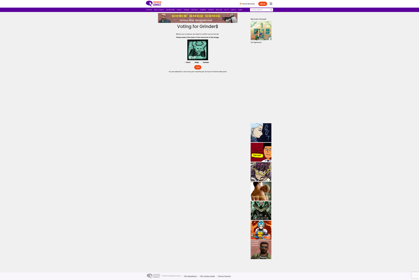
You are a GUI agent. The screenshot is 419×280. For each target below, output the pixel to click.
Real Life (219, 10)
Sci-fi (226, 10)
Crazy (179, 10)
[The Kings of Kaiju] (261, 230)
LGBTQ (233, 10)
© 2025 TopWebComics (171, 276)
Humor (211, 10)
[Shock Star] (261, 171)
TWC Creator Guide (207, 276)
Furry (240, 10)
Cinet (188, 62)
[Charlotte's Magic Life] (261, 191)
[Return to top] (154, 4)
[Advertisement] (261, 83)
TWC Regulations (190, 276)
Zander (206, 62)
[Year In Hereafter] (261, 210)
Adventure (170, 10)
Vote (198, 67)
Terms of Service (224, 276)
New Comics (159, 10)
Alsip (197, 62)
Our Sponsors (256, 42)
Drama (186, 10)
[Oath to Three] (261, 132)
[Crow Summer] (261, 30)
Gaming (203, 10)
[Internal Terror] (261, 152)
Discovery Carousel (258, 19)
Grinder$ (209, 26)
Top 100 (149, 10)
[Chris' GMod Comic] (197, 18)
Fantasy (194, 10)
